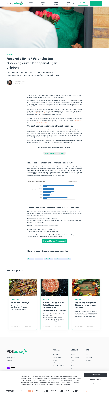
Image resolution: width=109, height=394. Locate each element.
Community (78, 120)
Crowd (50, 258)
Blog (72, 368)
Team (72, 360)
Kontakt (55, 360)
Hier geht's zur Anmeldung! (54, 241)
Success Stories (57, 357)
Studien (73, 365)
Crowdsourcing (39, 258)
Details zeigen (84, 391)
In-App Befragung (41, 122)
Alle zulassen (96, 374)
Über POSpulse (75, 357)
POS (46, 258)
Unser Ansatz (56, 354)
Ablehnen (96, 383)
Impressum (88, 360)
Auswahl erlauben (95, 379)
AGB (87, 354)
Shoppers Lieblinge (20, 302)
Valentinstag (67, 258)
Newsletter (74, 363)
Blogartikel (30, 258)
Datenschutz (89, 357)
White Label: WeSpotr (58, 365)
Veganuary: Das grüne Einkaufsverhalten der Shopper (85, 305)
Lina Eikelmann (19, 81)
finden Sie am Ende (40, 113)
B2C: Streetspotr (57, 363)
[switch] (46, 391)
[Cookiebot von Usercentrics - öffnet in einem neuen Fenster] (10, 391)
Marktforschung (58, 258)
